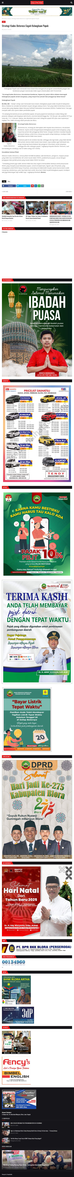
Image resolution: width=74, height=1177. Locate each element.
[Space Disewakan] (16, 1084)
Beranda (4, 18)
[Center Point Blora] (16, 1053)
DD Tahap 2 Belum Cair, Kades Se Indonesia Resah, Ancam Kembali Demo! (37, 217)
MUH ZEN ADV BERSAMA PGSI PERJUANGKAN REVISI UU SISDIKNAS (26, 1123)
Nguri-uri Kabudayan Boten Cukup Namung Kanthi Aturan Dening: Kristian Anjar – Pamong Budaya (34, 1131)
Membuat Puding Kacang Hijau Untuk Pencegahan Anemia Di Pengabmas (26, 1165)
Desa (9, 18)
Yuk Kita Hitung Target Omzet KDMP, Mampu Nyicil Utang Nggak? (26, 1138)
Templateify (9, 1174)
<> (2, 967)
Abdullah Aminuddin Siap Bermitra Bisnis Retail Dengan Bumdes (12, 217)
